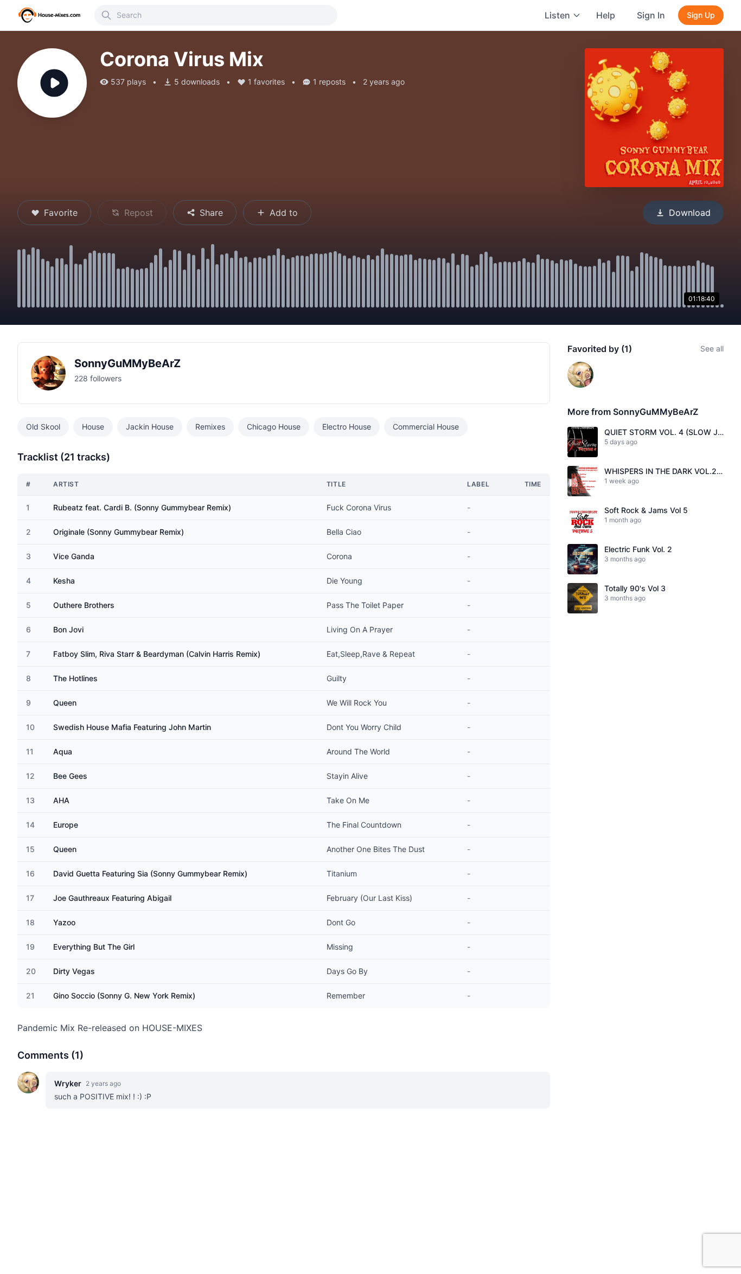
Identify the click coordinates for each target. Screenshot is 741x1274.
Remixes (210, 426)
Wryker (67, 1083)
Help (605, 15)
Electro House (346, 426)
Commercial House (426, 426)
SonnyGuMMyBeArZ (127, 363)
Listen (557, 15)
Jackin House (150, 426)
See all (712, 348)
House (93, 426)
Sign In (651, 15)
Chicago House (274, 426)
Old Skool (43, 426)
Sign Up (701, 15)
